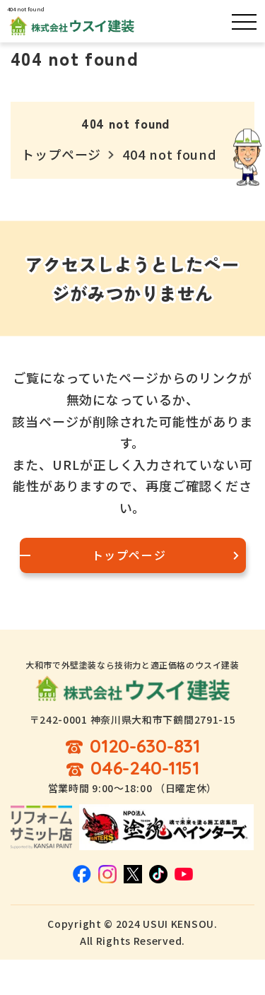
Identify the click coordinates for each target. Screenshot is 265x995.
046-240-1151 (144, 768)
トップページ (61, 154)
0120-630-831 (145, 747)
